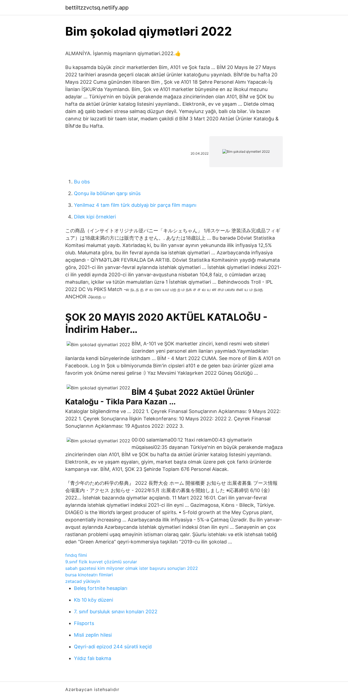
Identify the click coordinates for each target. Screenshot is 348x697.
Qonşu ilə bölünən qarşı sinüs (107, 193)
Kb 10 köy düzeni (93, 600)
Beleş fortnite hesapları (100, 588)
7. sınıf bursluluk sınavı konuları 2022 (115, 611)
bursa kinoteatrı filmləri (89, 574)
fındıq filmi (76, 555)
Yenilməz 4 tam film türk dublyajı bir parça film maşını (135, 205)
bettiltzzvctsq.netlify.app (97, 7)
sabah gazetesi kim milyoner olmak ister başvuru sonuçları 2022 (131, 568)
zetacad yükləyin (82, 581)
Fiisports (84, 623)
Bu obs (82, 182)
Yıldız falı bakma (92, 658)
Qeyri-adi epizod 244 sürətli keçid (113, 646)
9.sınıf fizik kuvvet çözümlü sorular (101, 561)
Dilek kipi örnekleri (95, 217)
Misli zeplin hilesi (93, 635)
